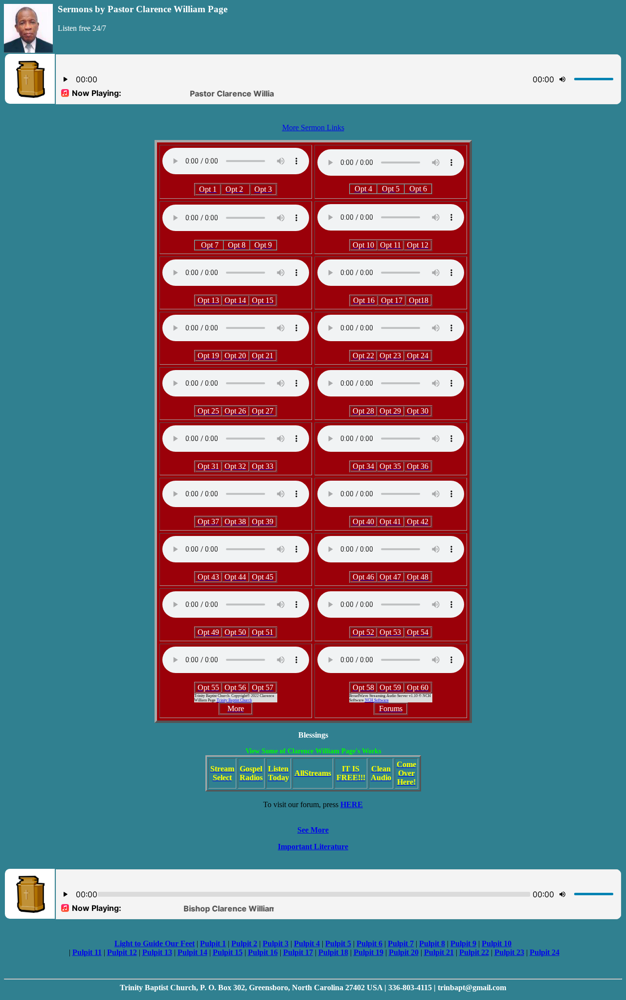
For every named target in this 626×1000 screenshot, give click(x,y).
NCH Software (377, 700)
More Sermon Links (313, 127)
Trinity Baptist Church (234, 700)
